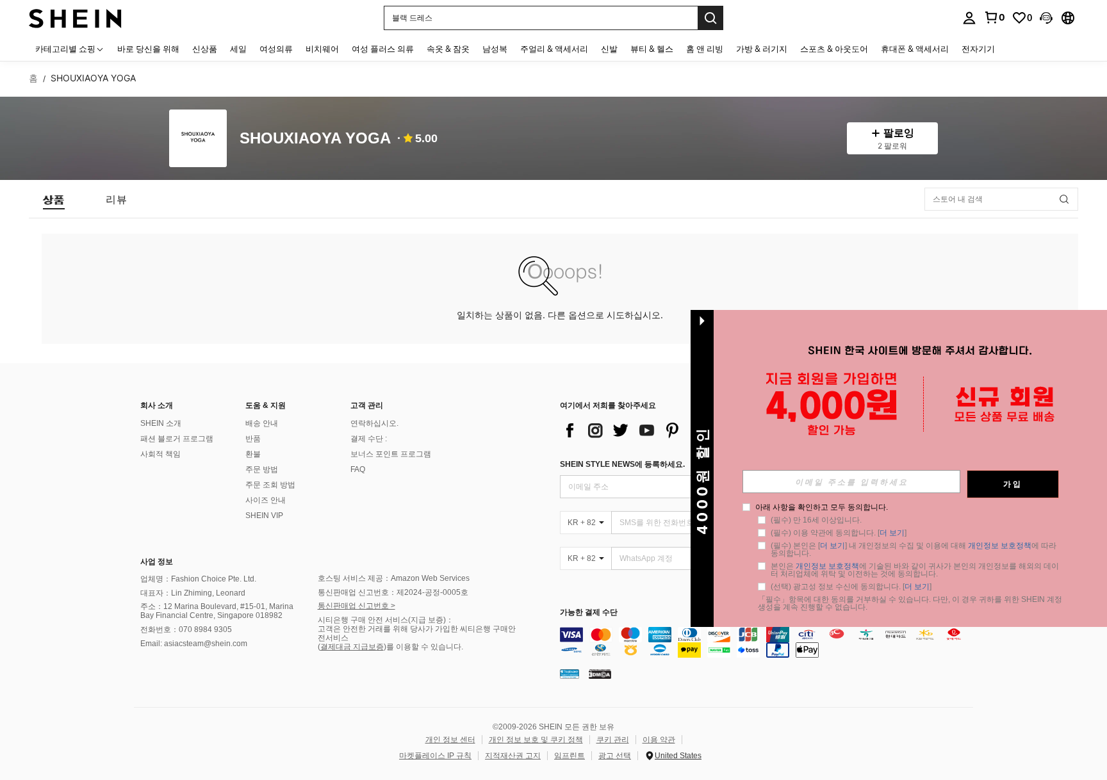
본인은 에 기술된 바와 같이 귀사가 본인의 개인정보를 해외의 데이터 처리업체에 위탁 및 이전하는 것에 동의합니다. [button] (915, 570)
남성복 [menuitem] (494, 49)
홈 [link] (33, 78)
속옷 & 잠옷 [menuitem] (448, 49)
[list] (662, 430)
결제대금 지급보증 (352, 646)
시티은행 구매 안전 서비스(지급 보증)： (386, 619)
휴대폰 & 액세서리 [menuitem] (915, 49)
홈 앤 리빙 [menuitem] (704, 49)
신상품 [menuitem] (204, 49)
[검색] (710, 18)
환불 (253, 454)
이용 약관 (659, 739)
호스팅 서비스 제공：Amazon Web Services (394, 578)
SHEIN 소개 (160, 423)
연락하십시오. (374, 423)
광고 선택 (614, 755)
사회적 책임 (160, 454)
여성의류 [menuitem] (276, 49)
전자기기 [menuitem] (978, 49)
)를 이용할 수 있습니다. (423, 646)
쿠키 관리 (612, 739)
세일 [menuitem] (238, 49)
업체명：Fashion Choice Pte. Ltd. (198, 578)
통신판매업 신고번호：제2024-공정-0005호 (393, 592)
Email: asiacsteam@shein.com (193, 643)
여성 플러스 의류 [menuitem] (383, 49)
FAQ (357, 469)
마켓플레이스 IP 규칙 (435, 755)
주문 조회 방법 (270, 484)
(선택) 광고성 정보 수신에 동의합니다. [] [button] (851, 586)
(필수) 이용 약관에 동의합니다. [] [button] (838, 533)
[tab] (54, 199)
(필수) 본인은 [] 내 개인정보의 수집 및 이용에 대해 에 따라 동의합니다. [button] (914, 549)
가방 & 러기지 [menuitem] (761, 49)
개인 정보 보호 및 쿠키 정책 (536, 739)
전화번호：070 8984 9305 (186, 629)
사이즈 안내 (265, 500)
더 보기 (892, 532)
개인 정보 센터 (450, 739)
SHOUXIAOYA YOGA (315, 139)
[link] (994, 17)
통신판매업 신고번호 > (356, 605)
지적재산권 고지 (513, 755)
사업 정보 (156, 561)
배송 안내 (261, 423)
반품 (253, 438)
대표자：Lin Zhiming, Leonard (192, 593)
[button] (1046, 18)
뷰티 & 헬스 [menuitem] (651, 49)
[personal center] (969, 18)
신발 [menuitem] (609, 49)
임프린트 (569, 755)
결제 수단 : (368, 438)
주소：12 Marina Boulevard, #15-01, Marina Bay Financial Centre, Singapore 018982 (216, 611)
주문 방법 (261, 469)
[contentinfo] (770, 642)
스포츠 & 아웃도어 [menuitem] (834, 49)
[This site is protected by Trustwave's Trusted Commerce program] (569, 673)
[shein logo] (75, 17)
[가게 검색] (1064, 199)
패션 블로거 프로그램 (176, 438)
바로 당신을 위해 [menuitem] (148, 49)
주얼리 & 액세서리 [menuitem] (554, 49)
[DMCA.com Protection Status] (600, 673)
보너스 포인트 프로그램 (390, 454)
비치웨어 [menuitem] (322, 49)
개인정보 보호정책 (999, 545)
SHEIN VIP (264, 515)
